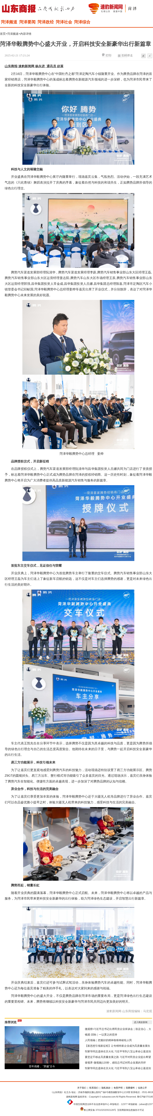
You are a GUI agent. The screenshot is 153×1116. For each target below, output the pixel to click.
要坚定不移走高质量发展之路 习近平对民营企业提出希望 (118, 1056)
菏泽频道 (9, 22)
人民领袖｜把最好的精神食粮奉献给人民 (108, 1040)
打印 (108, 55)
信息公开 (142, 1087)
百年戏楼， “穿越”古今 (42, 1066)
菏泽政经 (46, 22)
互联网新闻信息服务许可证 (130, 1110)
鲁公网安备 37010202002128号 (100, 1110)
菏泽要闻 (27, 22)
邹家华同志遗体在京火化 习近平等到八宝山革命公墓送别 (118, 1051)
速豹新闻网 (71, 1096)
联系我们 (93, 1087)
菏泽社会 (64, 22)
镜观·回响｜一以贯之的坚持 (101, 1034)
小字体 (143, 56)
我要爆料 (130, 1087)
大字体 (150, 56)
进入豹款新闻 (140, 1022)
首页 (3, 33)
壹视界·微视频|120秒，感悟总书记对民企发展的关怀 (115, 1062)
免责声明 (118, 1087)
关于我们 (81, 1087)
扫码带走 (127, 55)
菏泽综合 (82, 22)
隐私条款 (106, 1087)
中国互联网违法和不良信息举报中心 (91, 1104)
